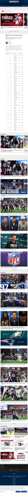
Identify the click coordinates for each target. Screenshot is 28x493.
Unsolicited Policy (14, 483)
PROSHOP (23, 5)
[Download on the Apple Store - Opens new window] (11, 470)
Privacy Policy (14, 478)
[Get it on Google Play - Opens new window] (16, 471)
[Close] (27, 486)
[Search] (25, 5)
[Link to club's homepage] (1, 5)
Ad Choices (14, 484)
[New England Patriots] (14, 474)
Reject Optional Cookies (24, 491)
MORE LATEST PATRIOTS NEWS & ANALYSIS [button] (14, 31)
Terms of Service (14, 479)
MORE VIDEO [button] (14, 423)
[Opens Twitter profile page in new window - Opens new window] (8, 43)
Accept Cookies (18, 491)
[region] (14, 489)
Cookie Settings (2, 491)
